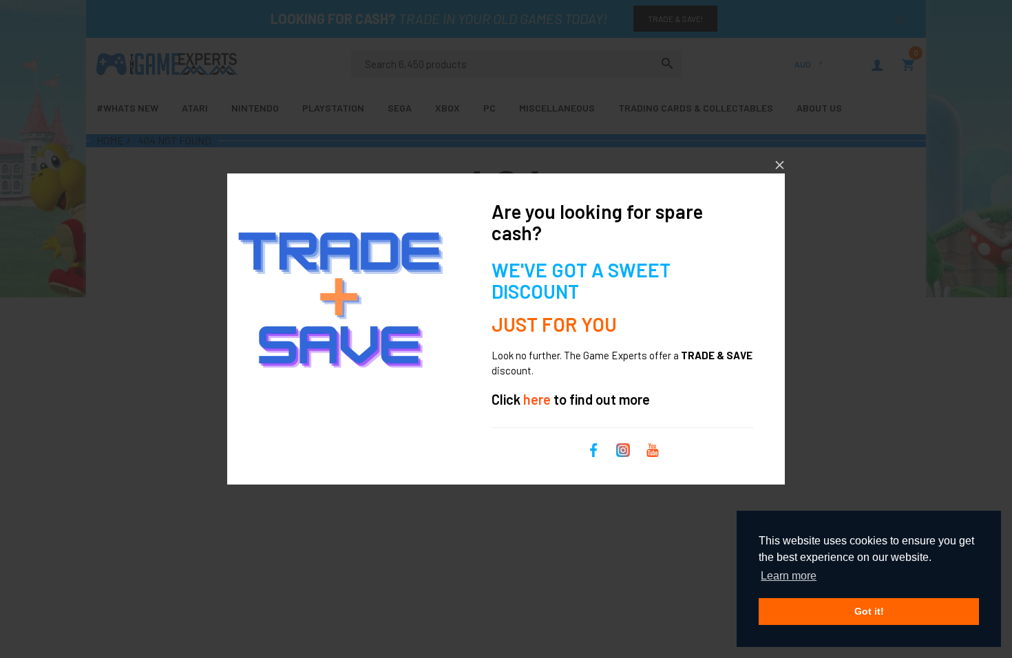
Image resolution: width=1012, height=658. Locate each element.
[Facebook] (593, 448)
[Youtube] (653, 448)
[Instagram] (623, 448)
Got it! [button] (869, 611)
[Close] (779, 164)
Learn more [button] (788, 576)
